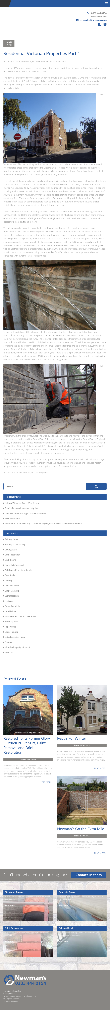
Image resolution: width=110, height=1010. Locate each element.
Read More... (10, 906)
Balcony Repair (11, 540)
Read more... (47, 782)
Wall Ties (9, 653)
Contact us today (89, 875)
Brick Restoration (12, 519)
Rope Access (10, 627)
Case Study (10, 575)
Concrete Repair (12, 586)
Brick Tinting (10, 560)
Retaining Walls (11, 622)
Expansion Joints (12, 606)
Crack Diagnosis (12, 591)
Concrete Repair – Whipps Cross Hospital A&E (25, 514)
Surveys (8, 642)
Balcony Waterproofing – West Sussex (22, 503)
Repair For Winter (71, 738)
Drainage (9, 601)
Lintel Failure (10, 612)
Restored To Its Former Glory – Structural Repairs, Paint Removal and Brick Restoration (43, 524)
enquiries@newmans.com (93, 20)
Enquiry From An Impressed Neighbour (22, 508)
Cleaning (8, 581)
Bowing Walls (11, 550)
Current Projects (12, 596)
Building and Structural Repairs (18, 570)
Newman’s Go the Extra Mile (80, 829)
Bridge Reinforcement (14, 565)
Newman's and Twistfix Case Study (20, 617)
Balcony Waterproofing (15, 545)
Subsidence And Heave (15, 637)
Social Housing (11, 632)
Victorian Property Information (18, 647)
